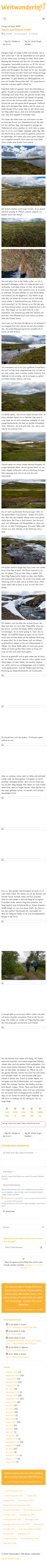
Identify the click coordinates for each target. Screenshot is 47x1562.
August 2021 (11, 1422)
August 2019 (11, 1445)
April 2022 (10, 1415)
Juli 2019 (9, 1448)
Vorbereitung (10, 1538)
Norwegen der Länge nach (16, 1524)
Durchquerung (11, 1510)
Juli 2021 (9, 1425)
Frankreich (9, 1514)
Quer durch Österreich (30, 1529)
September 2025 (13, 1375)
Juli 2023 (9, 1388)
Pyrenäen (8, 1529)
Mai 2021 (10, 1432)
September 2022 (13, 1398)
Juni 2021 (10, 1428)
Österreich (9, 1543)
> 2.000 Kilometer (13, 1495)
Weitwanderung (29, 1538)
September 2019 (12, 1442)
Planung (38, 1524)
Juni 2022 (10, 1408)
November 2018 (12, 1455)
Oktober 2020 (12, 1438)
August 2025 (11, 1378)
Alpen (31, 1495)
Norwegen (31, 1519)
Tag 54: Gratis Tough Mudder (33, 43)
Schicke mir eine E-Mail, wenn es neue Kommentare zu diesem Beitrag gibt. (25, 1199)
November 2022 (12, 1392)
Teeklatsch (24, 1533)
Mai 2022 (10, 1412)
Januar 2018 (11, 1462)
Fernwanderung (32, 1510)
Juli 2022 (9, 1405)
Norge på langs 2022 (10, 26)
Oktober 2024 (12, 1382)
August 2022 (11, 1402)
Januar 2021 (11, 1435)
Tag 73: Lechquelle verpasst (17, 1350)
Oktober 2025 (12, 1372)
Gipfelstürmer (27, 1514)
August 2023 (11, 1385)
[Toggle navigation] (4, 18)
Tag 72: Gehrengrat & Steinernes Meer (21, 1327)
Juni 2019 (10, 1452)
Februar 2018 (11, 1458)
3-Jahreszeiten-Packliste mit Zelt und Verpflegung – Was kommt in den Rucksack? (23, 1342)
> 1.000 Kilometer (13, 1491)
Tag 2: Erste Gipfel (13, 1334)
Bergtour (8, 1500)
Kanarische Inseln (12, 1519)
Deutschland (25, 1500)
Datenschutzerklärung (10, 1558)
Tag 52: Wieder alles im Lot (11, 43)
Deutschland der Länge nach (16, 1505)
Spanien (8, 1533)
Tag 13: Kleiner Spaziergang (17, 1357)
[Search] (43, 1227)
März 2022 (10, 1418)
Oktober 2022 (12, 1395)
